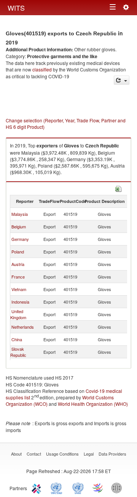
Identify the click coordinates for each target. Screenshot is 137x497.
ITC (37, 487)
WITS (16, 8)
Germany (20, 239)
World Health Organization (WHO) (93, 403)
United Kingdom (18, 314)
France (18, 277)
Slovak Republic (18, 352)
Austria (17, 264)
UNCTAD (57, 487)
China (16, 339)
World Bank (118, 487)
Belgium (18, 226)
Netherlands (22, 327)
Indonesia (20, 302)
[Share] (121, 80)
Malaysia (19, 214)
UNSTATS (78, 487)
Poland (17, 251)
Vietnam (18, 289)
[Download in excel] (118, 188)
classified (42, 69)
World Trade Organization (98, 487)
